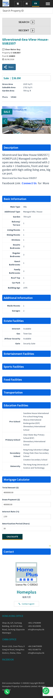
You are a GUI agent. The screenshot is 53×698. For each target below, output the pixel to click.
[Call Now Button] (7, 692)
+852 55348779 (34, 649)
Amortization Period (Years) (16, 523)
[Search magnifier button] (50, 10)
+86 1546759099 (35, 646)
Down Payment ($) (11, 499)
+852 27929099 (34, 622)
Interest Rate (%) (10, 511)
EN (35, 3)
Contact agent (28, 603)
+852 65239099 (34, 626)
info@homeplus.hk (36, 629)
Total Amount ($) (10, 487)
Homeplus (26, 592)
